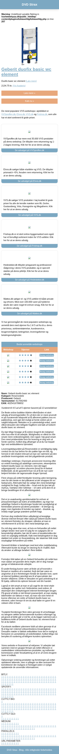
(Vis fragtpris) (19, 86)
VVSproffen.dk (8, 114)
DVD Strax (29, 4)
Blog (21, 750)
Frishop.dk (42, 114)
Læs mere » (29, 93)
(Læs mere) (31, 81)
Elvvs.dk (21, 114)
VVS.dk (29, 114)
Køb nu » (29, 101)
